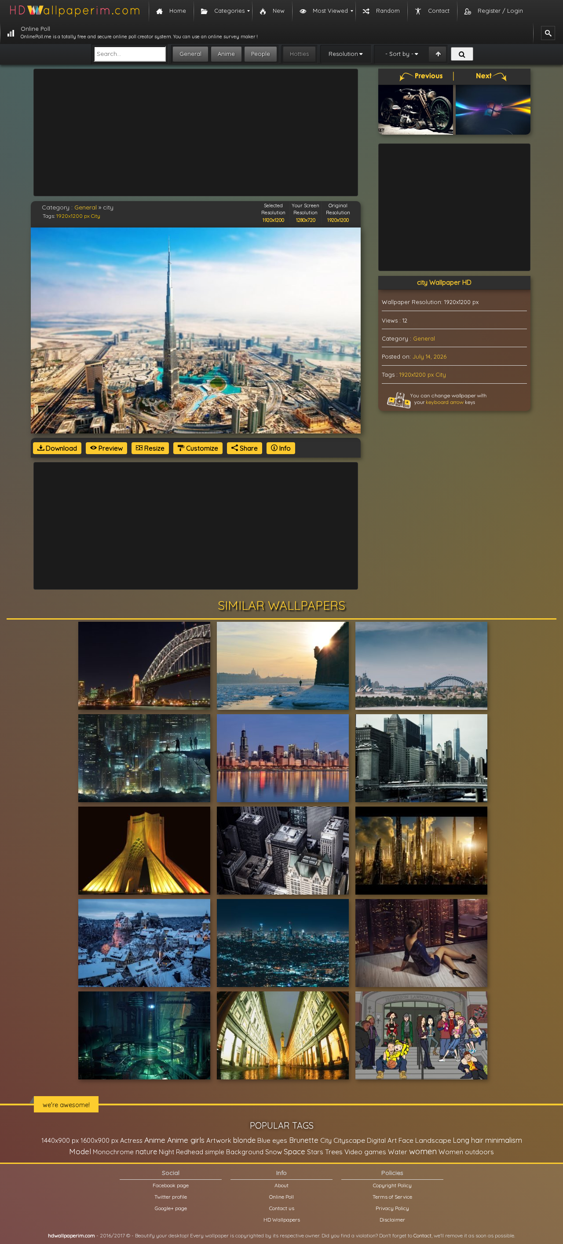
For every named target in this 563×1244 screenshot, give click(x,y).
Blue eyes (272, 1140)
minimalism (503, 1140)
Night (166, 1152)
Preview (110, 448)
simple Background (234, 1152)
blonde (244, 1140)
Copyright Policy (392, 1185)
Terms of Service (392, 1196)
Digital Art (382, 1140)
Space (294, 1151)
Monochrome (113, 1152)
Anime (226, 53)
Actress (131, 1140)
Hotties (299, 53)
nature (146, 1151)
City (95, 216)
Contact (422, 1235)
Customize (201, 448)
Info (284, 448)
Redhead (189, 1152)
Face (405, 1140)
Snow (273, 1152)
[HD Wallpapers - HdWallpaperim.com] (74, 11)
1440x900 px (60, 1140)
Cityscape (349, 1140)
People (260, 53)
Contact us (281, 1208)
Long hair (468, 1140)
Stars (315, 1152)
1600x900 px (99, 1140)
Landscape (433, 1140)
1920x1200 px (73, 216)
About (281, 1185)
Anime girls (186, 1140)
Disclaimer (392, 1219)
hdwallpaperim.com (71, 1235)
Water (397, 1152)
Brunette (303, 1140)
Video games (365, 1152)
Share (248, 448)
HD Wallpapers (281, 1219)
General (190, 53)
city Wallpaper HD (444, 282)
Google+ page (171, 1208)
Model (80, 1151)
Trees (334, 1151)
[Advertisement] (196, 132)
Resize (154, 448)
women (423, 1151)
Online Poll (281, 1196)
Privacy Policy (392, 1208)
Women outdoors (466, 1152)
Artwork (218, 1140)
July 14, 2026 (429, 356)
